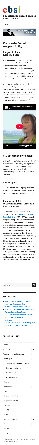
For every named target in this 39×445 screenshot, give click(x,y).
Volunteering (11, 373)
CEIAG (6, 410)
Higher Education (11, 401)
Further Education (11, 396)
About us (6, 349)
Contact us (7, 433)
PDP (6, 415)
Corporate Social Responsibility (18, 363)
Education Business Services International (15, 439)
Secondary (8, 387)
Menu (6, 24)
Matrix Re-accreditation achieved (17, 307)
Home (5, 345)
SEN (6, 391)
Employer (8, 359)
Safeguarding (9, 405)
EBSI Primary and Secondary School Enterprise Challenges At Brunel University (18, 317)
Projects (7, 428)
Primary (7, 382)
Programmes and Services (13, 354)
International (9, 424)
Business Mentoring (13, 368)
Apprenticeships (12, 377)
